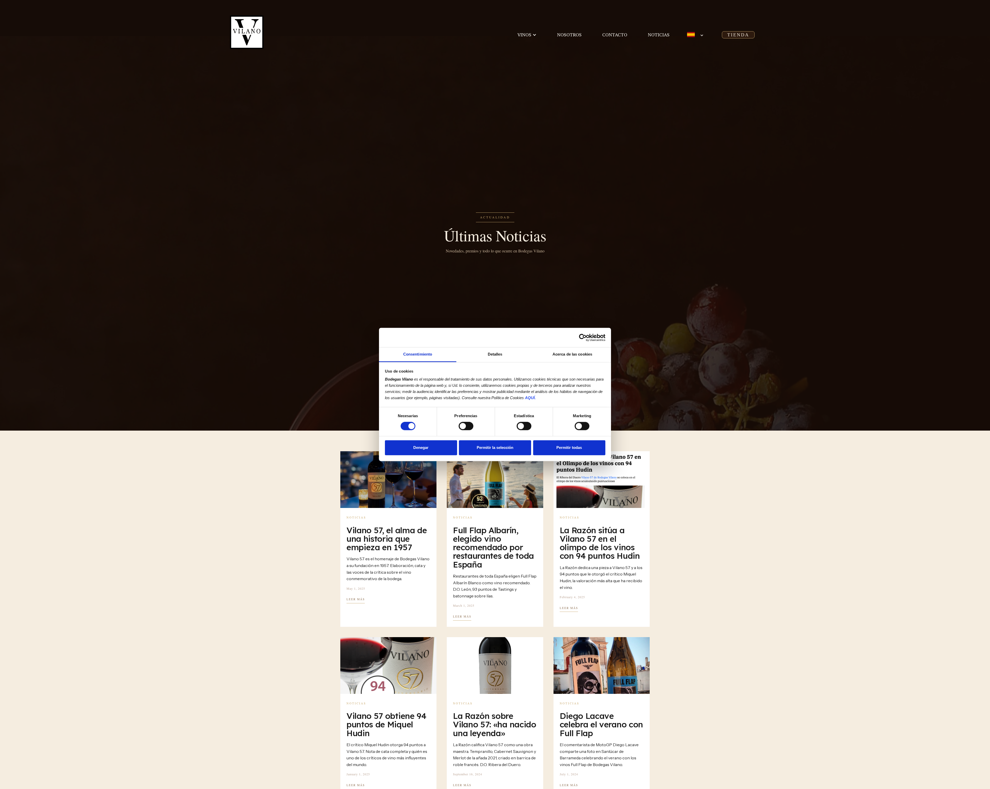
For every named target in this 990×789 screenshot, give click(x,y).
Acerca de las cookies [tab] (572, 354)
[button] (527, 35)
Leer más (355, 599)
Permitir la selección (495, 447)
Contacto (614, 34)
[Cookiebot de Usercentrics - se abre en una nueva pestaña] (582, 337)
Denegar (420, 447)
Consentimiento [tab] (417, 354)
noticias (659, 34)
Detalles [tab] (495, 354)
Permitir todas (569, 447)
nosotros (569, 34)
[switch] (466, 426)
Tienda (738, 34)
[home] (261, 32)
